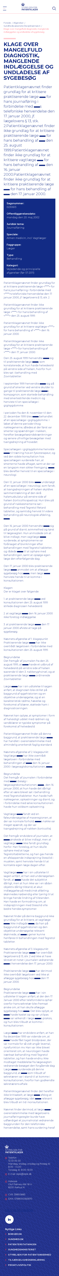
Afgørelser (18, 23)
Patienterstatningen (22, 1244)
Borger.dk (15, 1234)
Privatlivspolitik (19, 1265)
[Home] (29, 6)
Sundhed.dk (15, 1239)
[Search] (54, 8)
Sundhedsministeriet (22, 1249)
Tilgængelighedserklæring (26, 1260)
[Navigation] (5, 8)
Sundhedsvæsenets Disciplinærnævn (22, 26)
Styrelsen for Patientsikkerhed (29, 1254)
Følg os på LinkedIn (19, 1210)
